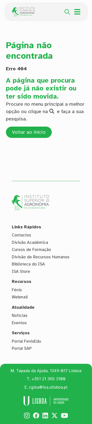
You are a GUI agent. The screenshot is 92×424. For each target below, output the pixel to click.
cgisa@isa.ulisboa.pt (48, 387)
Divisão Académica (30, 242)
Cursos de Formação (31, 249)
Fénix (17, 289)
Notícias (19, 315)
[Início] (23, 10)
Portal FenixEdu (26, 341)
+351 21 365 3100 (49, 378)
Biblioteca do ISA (28, 264)
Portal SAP (22, 348)
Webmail (20, 297)
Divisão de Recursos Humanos (40, 257)
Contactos (21, 235)
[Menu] (77, 12)
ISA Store (21, 271)
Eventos (19, 322)
